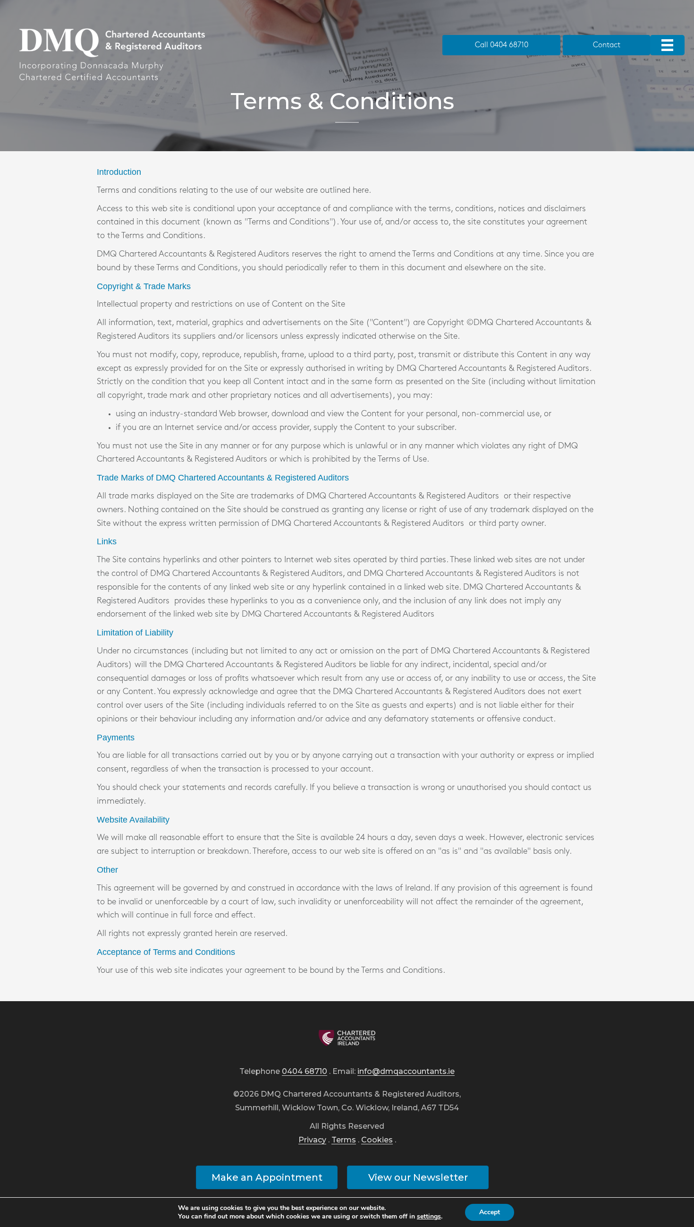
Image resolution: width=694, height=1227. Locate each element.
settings (429, 1216)
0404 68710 (304, 1072)
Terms (343, 1140)
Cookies (377, 1140)
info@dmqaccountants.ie (406, 1072)
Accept (489, 1212)
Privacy (312, 1140)
